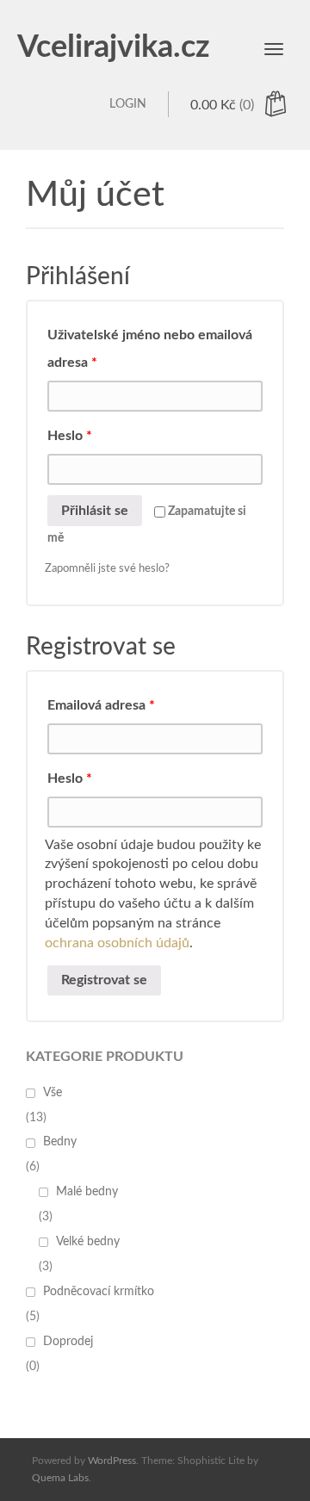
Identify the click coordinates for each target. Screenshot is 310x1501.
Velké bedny (88, 1242)
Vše (52, 1093)
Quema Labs (60, 1478)
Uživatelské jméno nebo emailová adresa (149, 348)
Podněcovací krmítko (98, 1292)
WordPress (112, 1460)
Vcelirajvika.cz (113, 47)
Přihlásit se (94, 511)
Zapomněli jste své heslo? (107, 568)
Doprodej (68, 1342)
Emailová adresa (101, 705)
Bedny (60, 1142)
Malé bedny (87, 1192)
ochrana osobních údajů (117, 943)
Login (127, 104)
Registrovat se (104, 980)
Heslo (69, 436)
